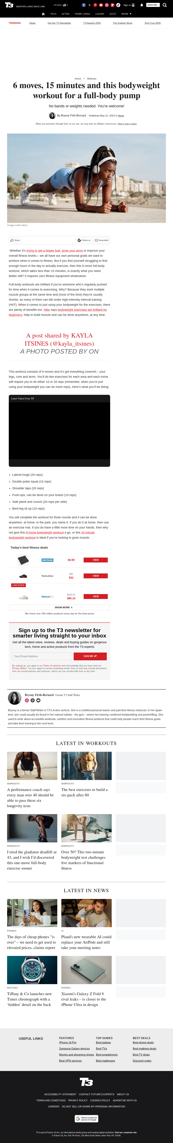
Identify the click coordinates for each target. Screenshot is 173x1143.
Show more (62, 607)
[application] (59, 430)
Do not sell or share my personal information (93, 1106)
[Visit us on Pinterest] (95, 5)
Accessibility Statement (60, 1094)
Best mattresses (105, 1060)
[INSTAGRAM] (28, 700)
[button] (59, 560)
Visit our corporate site (126, 1132)
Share (17, 240)
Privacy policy (78, 1100)
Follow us (86, 240)
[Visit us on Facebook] (84, 5)
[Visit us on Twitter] (90, 5)
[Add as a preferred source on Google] (86, 1118)
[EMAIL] (39, 700)
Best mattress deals (144, 1048)
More (124, 13)
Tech (53, 13)
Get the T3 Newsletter (59, 23)
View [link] (96, 560)
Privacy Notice (19, 668)
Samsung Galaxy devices (74, 1048)
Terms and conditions (51, 1100)
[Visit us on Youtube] (101, 5)
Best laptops (103, 1042)
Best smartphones (107, 1054)
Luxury (99, 13)
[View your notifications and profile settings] (141, 5)
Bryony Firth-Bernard (73, 115)
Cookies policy (100, 1100)
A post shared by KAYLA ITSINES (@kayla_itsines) (59, 339)
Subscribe (152, 5)
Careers (53, 1106)
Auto (113, 13)
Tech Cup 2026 (152, 23)
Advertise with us (125, 1100)
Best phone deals (143, 1042)
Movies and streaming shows (76, 1054)
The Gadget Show (122, 23)
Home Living (82, 13)
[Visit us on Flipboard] (112, 5)
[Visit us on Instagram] (107, 5)
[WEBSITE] (33, 700)
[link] (23, 560)
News (121, 115)
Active (65, 13)
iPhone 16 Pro (67, 1042)
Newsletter (104, 240)
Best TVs (101, 1048)
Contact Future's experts (96, 1094)
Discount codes (142, 1060)
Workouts (91, 78)
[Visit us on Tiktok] (118, 5)
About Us (123, 1094)
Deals (32, 23)
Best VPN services (70, 1060)
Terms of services (52, 665)
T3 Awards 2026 (92, 23)
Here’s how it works (127, 124)
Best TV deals (141, 1054)
